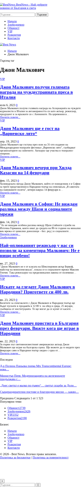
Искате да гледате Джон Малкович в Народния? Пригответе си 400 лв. (37, 289)
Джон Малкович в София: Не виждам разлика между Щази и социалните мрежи (38, 209)
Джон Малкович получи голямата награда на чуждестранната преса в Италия (36, 92)
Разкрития (14, 34)
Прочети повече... (10, 117)
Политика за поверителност (51, 457)
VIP (10, 31)
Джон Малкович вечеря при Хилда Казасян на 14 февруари (36, 170)
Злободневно (16, 24)
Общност (13, 28)
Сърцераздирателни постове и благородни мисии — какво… (39, 391)
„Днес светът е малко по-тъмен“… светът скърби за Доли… (38, 385)
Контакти (14, 38)
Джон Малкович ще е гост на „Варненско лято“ (30, 131)
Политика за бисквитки (15, 457)
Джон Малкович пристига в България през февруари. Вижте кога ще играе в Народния (39, 328)
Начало (12, 21)
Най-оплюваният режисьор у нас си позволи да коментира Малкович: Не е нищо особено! (40, 250)
